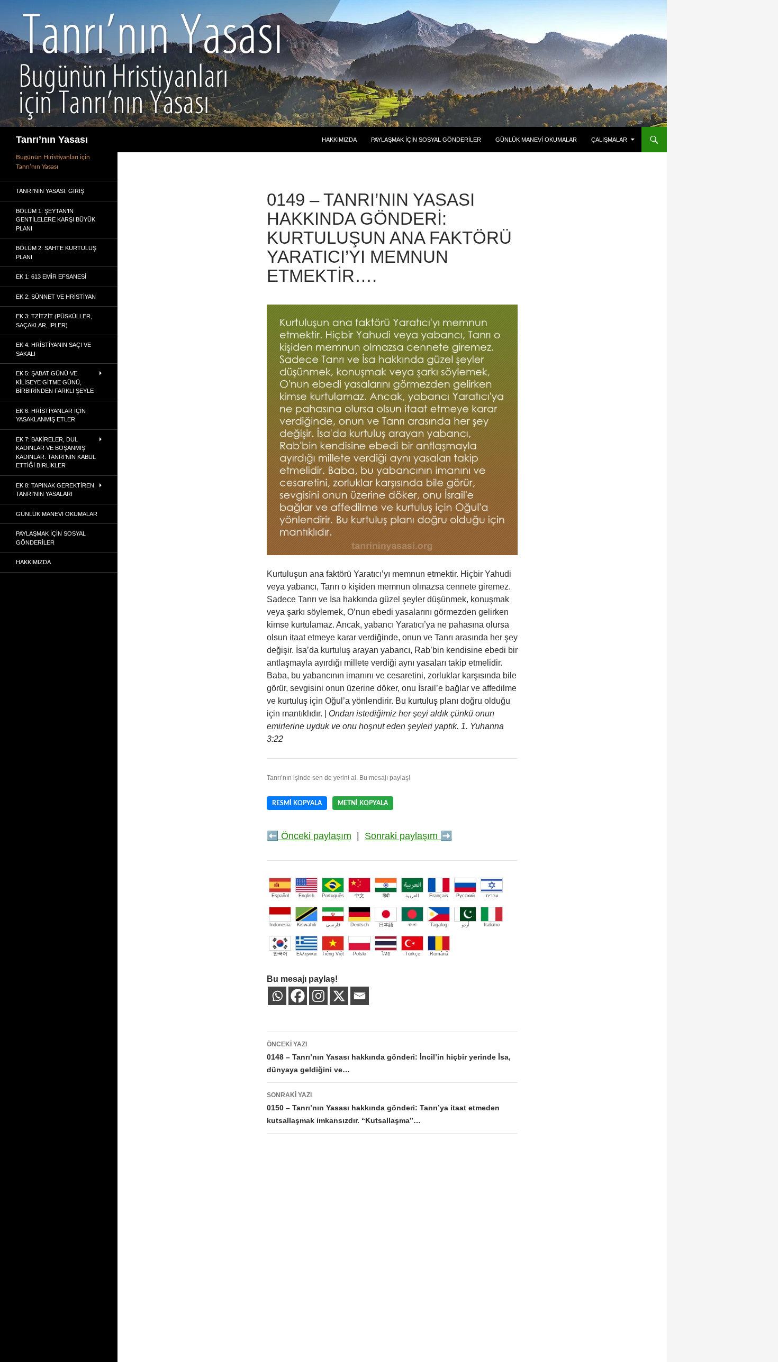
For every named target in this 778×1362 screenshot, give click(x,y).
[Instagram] (318, 996)
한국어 (280, 953)
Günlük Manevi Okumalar (536, 139)
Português (333, 895)
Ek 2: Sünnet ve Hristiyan (56, 296)
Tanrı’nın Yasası (52, 139)
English (306, 895)
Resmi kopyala (297, 803)
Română (439, 953)
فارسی (333, 924)
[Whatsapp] (277, 996)
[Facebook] (297, 996)
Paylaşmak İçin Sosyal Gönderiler (426, 139)
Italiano (492, 924)
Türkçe (412, 953)
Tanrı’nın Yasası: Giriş (50, 191)
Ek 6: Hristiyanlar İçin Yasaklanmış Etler (51, 415)
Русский (465, 895)
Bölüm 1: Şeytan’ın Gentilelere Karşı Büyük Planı (55, 220)
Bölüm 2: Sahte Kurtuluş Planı (56, 252)
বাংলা (412, 924)
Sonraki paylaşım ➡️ (408, 836)
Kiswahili (306, 924)
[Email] (359, 996)
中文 (359, 895)
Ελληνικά (306, 953)
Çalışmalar (609, 139)
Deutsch (359, 924)
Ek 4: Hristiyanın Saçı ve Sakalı (53, 349)
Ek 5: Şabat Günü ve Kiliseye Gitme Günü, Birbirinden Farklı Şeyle (55, 382)
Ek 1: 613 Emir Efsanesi (51, 276)
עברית (492, 895)
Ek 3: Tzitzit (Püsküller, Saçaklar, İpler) (54, 320)
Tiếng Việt (333, 953)
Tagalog (438, 924)
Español (280, 895)
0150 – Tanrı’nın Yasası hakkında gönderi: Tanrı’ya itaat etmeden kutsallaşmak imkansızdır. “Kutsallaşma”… (383, 1108)
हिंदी (386, 895)
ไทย (386, 953)
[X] (339, 996)
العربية (412, 895)
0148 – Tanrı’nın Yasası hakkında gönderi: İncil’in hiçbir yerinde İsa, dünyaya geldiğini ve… (389, 1057)
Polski (359, 953)
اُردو (465, 924)
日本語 (386, 924)
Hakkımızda (339, 139)
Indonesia (280, 924)
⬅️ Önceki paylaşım (309, 836)
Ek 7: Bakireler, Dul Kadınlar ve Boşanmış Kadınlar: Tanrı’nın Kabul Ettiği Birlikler (56, 452)
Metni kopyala (363, 803)
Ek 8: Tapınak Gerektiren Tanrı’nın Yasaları (55, 490)
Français (438, 895)
